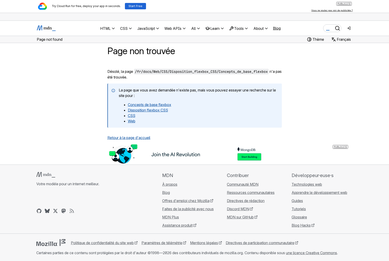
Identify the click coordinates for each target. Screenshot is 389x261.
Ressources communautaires (251, 192)
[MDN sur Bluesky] (47, 211)
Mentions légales (204, 243)
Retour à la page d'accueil (128, 137)
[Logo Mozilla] (50, 242)
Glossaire (299, 217)
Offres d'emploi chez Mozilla (185, 200)
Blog (277, 28)
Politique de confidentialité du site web (102, 243)
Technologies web (307, 184)
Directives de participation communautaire (260, 243)
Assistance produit (177, 225)
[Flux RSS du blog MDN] (71, 211)
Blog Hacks (301, 225)
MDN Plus (170, 217)
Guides (297, 200)
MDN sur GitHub (240, 217)
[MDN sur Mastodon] (63, 211)
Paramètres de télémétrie (161, 243)
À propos (169, 184)
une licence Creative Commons (311, 253)
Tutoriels (299, 209)
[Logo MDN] (45, 174)
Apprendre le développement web (319, 192)
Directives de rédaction (246, 200)
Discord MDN (238, 209)
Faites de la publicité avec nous (188, 209)
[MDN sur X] (55, 211)
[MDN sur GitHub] (39, 211)
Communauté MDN (242, 184)
